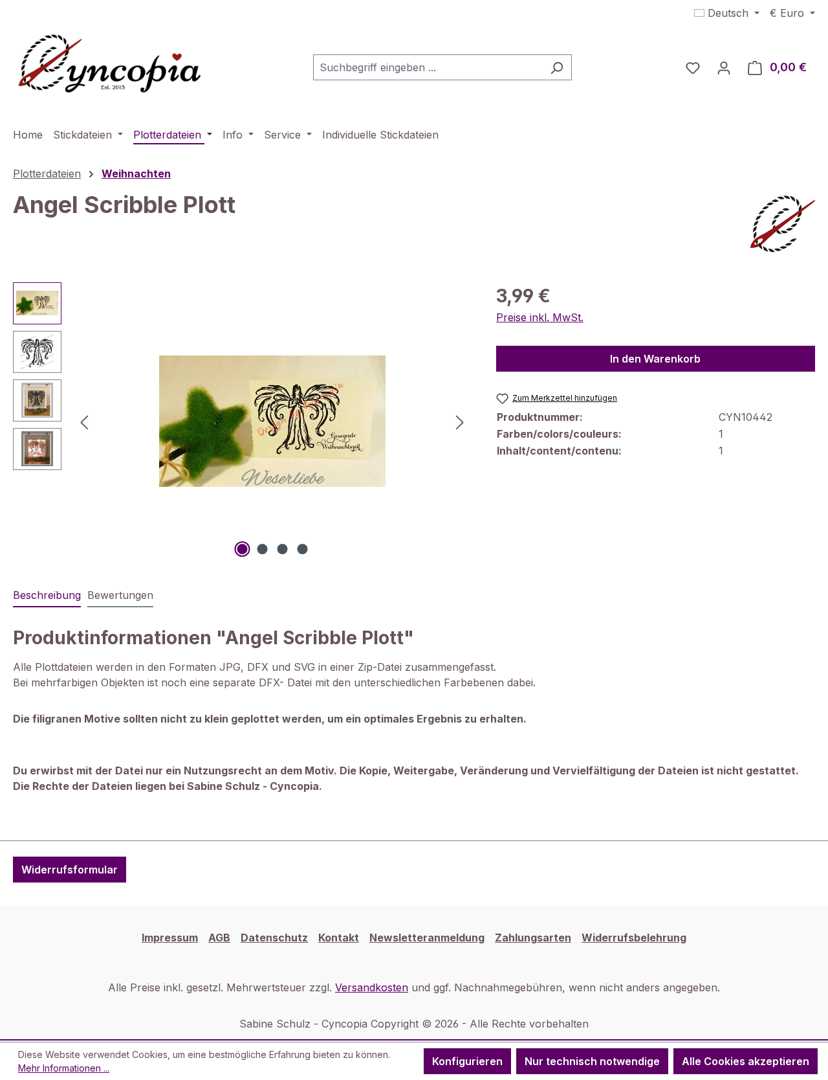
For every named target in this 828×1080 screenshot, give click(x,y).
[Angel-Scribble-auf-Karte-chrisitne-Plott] (271, 421)
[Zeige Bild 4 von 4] (302, 549)
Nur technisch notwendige (592, 1061)
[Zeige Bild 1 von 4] (242, 549)
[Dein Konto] (723, 67)
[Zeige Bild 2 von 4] (262, 549)
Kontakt (338, 937)
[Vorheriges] (84, 421)
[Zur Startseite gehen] (110, 64)
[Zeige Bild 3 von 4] (282, 549)
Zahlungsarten (533, 937)
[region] (241, 421)
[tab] (47, 595)
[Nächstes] (460, 421)
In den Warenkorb (655, 358)
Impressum (170, 937)
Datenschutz (274, 937)
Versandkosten (371, 987)
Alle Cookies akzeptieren (745, 1061)
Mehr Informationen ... (63, 1068)
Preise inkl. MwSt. (539, 317)
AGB (219, 937)
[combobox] (427, 67)
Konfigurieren (467, 1061)
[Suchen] (556, 67)
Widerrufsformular (69, 869)
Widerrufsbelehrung (634, 937)
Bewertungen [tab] (120, 595)
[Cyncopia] (782, 224)
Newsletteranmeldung (427, 937)
